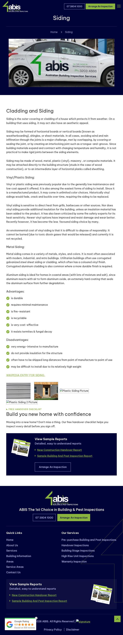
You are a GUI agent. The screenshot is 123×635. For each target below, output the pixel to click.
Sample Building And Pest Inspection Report (64, 455)
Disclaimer (72, 629)
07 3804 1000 (74, 6)
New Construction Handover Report (59, 450)
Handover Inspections (75, 545)
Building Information (18, 556)
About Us (12, 545)
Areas (9, 561)
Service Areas (15, 566)
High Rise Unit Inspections (78, 556)
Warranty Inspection (74, 561)
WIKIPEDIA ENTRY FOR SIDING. (25, 375)
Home (54, 32)
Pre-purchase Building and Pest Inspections (89, 539)
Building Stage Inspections (78, 550)
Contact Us (13, 572)
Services (11, 550)
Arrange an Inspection (100, 6)
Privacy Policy (53, 629)
